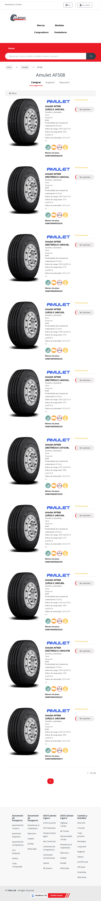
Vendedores (60, 32)
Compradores (41, 32)
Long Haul (81, 846)
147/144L (57, 446)
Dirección (81, 823)
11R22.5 (49, 109)
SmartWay (81, 872)
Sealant (31, 838)
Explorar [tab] (50, 82)
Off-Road (81, 867)
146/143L (57, 243)
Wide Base (81, 877)
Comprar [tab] (36, 82)
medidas (59, 25)
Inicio (9, 67)
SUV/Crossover (49, 823)
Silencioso (32, 833)
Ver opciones (85, 109)
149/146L (55, 581)
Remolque (81, 841)
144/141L (57, 175)
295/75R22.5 (52, 177)
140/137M (57, 649)
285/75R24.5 (52, 380)
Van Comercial (49, 841)
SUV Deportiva (49, 828)
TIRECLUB (11, 890)
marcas (41, 25)
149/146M (55, 717)
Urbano (80, 857)
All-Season (47, 868)
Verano (15, 858)
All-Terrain (64, 831)
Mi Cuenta (86, 5)
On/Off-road (82, 862)
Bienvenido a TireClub (13, 4)
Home (11, 48)
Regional (81, 851)
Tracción (81, 828)
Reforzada (32, 849)
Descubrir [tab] (64, 82)
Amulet (25, 67)
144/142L (55, 108)
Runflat (31, 843)
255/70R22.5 (52, 650)
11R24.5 (49, 312)
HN (69, 5)
